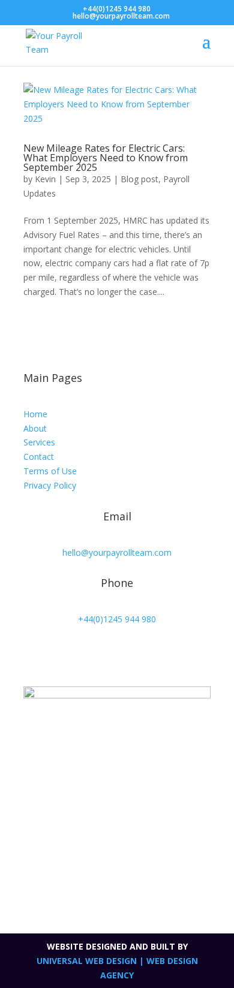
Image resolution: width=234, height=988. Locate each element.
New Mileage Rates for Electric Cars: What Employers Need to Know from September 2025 (105, 157)
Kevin (45, 179)
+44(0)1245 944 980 (117, 9)
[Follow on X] (33, 654)
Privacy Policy (49, 485)
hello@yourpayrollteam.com (117, 552)
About (35, 428)
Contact (38, 456)
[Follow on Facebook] (57, 654)
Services (39, 442)
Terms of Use (50, 471)
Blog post (139, 179)
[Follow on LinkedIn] (81, 654)
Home (35, 414)
